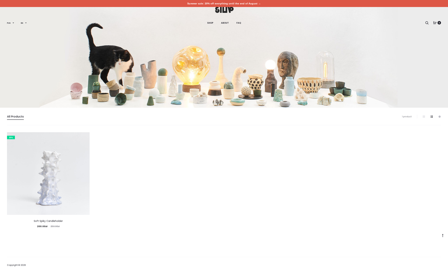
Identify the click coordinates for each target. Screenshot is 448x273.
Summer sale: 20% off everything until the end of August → (224, 3)
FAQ (238, 22)
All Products (15, 117)
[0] (435, 23)
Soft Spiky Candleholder (48, 221)
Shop (210, 22)
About (225, 22)
